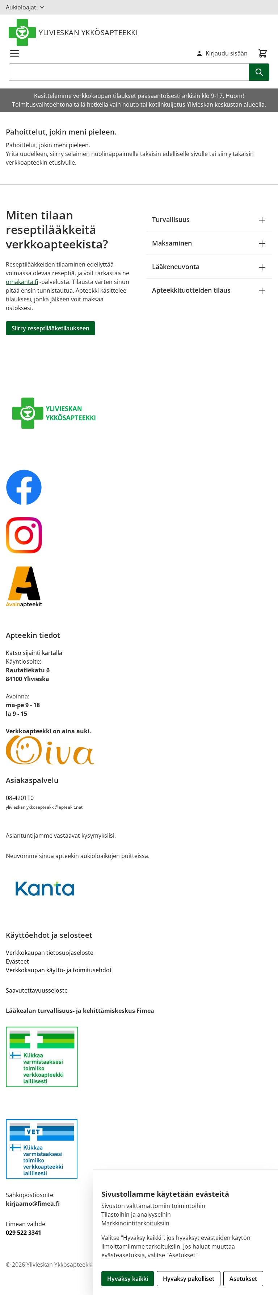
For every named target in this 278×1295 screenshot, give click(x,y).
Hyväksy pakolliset (188, 1279)
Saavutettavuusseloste (37, 990)
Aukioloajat (21, 7)
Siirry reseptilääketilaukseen (50, 328)
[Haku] (259, 72)
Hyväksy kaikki (127, 1279)
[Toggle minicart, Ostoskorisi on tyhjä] (262, 53)
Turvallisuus (171, 219)
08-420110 (20, 798)
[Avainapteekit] (139, 586)
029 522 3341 (23, 1233)
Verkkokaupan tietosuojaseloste (49, 953)
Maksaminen (172, 243)
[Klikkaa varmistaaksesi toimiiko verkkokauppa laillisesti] (139, 1057)
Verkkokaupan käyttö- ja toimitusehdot (59, 970)
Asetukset (243, 1279)
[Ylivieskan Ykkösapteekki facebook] (139, 487)
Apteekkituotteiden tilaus (191, 290)
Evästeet (17, 961)
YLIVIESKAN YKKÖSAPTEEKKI (88, 32)
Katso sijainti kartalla (34, 653)
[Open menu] (14, 53)
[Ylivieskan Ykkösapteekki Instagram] (139, 535)
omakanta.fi (22, 282)
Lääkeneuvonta (175, 266)
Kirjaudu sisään (227, 53)
